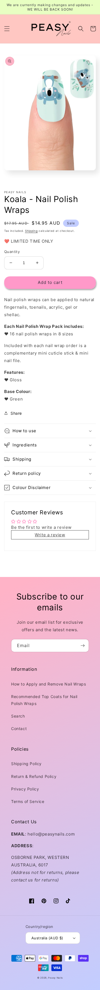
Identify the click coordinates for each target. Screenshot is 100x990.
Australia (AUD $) (47, 938)
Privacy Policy (25, 789)
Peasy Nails (55, 977)
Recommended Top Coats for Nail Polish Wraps (44, 700)
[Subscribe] (82, 645)
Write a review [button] (50, 534)
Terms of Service (27, 801)
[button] (7, 29)
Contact (19, 728)
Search (18, 716)
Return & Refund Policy (33, 776)
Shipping (31, 230)
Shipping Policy (26, 763)
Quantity (12, 251)
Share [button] (16, 413)
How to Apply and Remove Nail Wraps (48, 684)
